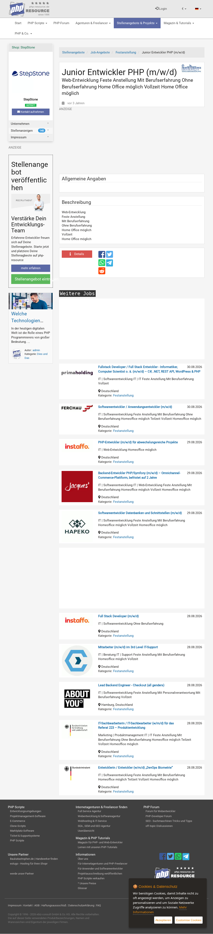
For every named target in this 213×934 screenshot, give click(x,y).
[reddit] (101, 273)
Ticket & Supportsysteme (25, 835)
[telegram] (109, 264)
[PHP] (29, 8)
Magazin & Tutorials (178, 23)
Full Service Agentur (89, 811)
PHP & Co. (22, 33)
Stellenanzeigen (27, 131)
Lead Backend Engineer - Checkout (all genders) (131, 685)
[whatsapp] (102, 264)
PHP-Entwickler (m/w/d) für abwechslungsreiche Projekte (138, 442)
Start (18, 23)
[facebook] (102, 256)
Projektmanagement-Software (28, 816)
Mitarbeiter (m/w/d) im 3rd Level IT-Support (128, 647)
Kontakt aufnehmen (32, 111)
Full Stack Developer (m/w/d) (118, 616)
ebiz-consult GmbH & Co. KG (53, 914)
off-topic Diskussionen (159, 825)
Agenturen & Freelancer (92, 23)
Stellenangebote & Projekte (136, 23)
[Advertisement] (132, 140)
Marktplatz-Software (22, 830)
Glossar (82, 888)
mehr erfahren (30, 268)
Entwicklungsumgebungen (25, 811)
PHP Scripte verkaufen (91, 878)
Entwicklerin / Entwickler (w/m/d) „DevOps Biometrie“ (135, 767)
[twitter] (109, 256)
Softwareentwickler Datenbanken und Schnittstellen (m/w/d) (140, 513)
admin (36, 350)
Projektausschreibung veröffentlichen (100, 873)
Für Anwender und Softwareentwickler (100, 868)
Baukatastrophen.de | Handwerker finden (34, 858)
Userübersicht (86, 830)
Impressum (18, 137)
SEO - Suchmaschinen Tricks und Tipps (169, 821)
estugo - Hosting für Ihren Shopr (28, 863)
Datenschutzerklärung (81, 905)
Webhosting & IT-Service (92, 821)
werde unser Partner (22, 873)
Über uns (83, 858)
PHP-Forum (61, 23)
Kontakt (27, 905)
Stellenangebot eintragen (32, 279)
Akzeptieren (163, 920)
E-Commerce (17, 821)
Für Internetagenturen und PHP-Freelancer (102, 863)
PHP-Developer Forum (159, 816)
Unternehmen (20, 124)
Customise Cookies (188, 920)
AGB (37, 905)
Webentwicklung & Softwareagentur (99, 816)
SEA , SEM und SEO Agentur (94, 825)
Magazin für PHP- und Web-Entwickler (100, 842)
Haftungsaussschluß (53, 905)
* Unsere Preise (87, 883)
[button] (184, 9)
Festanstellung (123, 395)
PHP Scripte (36, 23)
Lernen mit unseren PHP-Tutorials (97, 847)
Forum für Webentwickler (160, 811)
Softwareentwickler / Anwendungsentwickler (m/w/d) (135, 407)
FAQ (98, 905)
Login (162, 9)
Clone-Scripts (18, 825)
